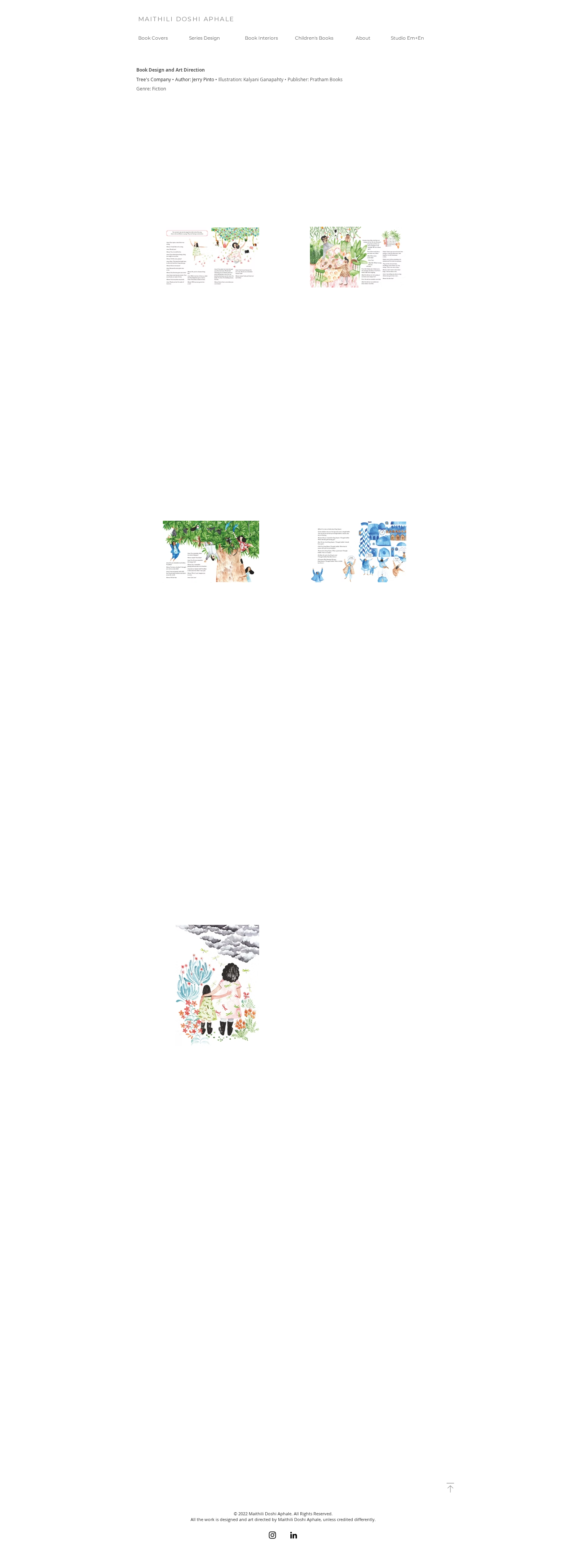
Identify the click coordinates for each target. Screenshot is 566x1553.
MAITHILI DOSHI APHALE (186, 19)
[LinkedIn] (293, 1535)
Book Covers (153, 38)
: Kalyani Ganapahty (262, 79)
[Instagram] (272, 1535)
